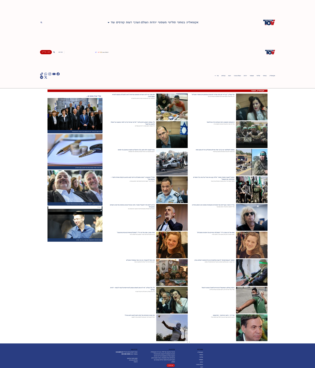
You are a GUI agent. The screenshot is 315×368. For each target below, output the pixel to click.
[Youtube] (54, 74)
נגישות (135, 362)
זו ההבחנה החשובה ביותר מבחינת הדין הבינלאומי (220, 122)
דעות (129, 22)
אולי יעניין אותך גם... (93, 96)
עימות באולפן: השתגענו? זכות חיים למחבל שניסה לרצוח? (218, 288)
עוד (113, 22)
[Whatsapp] (45, 74)
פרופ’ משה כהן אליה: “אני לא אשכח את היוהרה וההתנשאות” (87, 131)
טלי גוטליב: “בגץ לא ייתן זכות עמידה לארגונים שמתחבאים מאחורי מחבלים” (213, 95)
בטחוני (181, 22)
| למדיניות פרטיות (89, 211)
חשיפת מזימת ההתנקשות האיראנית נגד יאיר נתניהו (89, 240)
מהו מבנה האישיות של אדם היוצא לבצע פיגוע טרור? (140, 315)
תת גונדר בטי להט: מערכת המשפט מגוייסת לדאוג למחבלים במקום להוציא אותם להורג (133, 96)
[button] (41, 22)
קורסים (120, 22)
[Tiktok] (41, 74)
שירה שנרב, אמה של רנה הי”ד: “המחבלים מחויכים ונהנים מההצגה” (136, 232)
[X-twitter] (45, 77)
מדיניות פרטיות (133, 360)
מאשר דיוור (92, 211)
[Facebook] (58, 74)
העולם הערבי (140, 22)
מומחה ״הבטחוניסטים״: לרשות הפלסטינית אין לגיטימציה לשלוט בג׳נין (214, 260)
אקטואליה (192, 22)
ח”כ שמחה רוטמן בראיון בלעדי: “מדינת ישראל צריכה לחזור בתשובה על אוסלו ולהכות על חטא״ (133, 123)
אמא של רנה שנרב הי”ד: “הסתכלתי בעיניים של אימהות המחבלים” (215, 232)
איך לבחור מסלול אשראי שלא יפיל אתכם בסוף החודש (88, 167)
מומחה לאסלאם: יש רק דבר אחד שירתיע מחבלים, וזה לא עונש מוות (215, 150)
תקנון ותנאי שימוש (132, 358)
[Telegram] (41, 77)
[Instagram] (49, 74)
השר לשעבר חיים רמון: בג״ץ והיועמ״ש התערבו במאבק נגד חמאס (136, 150)
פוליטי (172, 22)
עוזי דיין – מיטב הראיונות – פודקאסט (223, 315)
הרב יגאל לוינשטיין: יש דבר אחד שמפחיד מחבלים (140, 260)
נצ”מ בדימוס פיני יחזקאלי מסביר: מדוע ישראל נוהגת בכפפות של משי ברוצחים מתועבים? (132, 206)
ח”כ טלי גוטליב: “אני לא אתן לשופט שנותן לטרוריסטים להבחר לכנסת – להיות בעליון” (132, 289)
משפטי (162, 22)
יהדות (153, 22)
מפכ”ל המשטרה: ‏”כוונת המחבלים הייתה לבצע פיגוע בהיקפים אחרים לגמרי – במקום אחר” (133, 178)
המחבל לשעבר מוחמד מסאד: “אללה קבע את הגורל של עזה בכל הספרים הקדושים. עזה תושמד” (213, 178)
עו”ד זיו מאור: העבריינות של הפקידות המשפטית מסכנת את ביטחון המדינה (213, 205)
